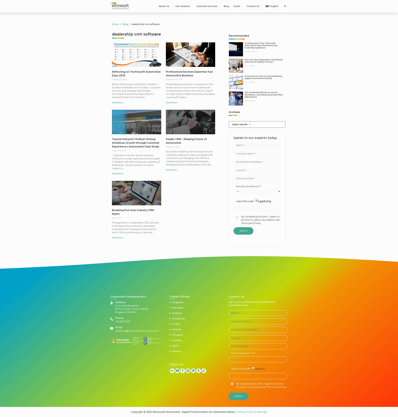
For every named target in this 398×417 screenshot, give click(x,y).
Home (115, 24)
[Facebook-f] (182, 370)
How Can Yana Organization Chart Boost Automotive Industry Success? (264, 61)
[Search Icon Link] (285, 6)
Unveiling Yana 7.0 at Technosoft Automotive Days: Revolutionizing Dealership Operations (261, 45)
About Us (164, 6)
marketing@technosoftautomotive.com (137, 330)
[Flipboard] (188, 370)
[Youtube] (177, 370)
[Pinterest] (193, 370)
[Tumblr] (198, 370)
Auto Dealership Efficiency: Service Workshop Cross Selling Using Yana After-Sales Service (264, 94)
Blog (226, 6)
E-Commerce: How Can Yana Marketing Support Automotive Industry (263, 77)
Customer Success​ (207, 6)
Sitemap (261, 411)
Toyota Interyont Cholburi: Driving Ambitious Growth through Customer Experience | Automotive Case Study (136, 143)
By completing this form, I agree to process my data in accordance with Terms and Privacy (260, 220)
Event (237, 6)
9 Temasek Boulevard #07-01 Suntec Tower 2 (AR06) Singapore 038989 (131, 309)
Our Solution (183, 6)
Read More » (118, 102)
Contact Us (252, 6)
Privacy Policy (245, 411)
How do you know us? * (248, 186)
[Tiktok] (203, 370)
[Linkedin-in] (172, 370)
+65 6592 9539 (122, 321)
